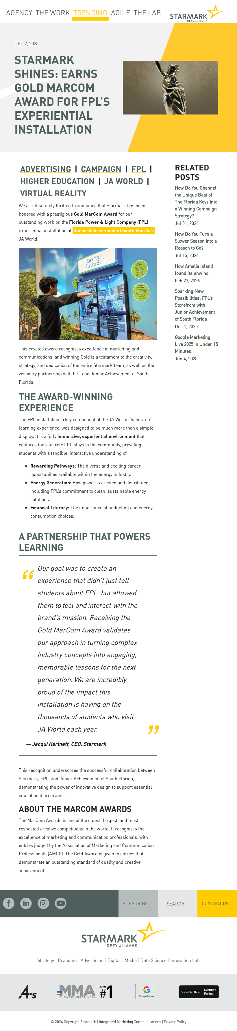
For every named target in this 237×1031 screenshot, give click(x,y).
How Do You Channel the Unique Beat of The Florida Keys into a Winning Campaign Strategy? (196, 202)
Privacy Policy (175, 1021)
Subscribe (135, 903)
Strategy (45, 960)
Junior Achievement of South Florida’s (114, 230)
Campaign (101, 168)
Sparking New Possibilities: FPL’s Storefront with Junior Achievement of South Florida (195, 305)
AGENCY (19, 12)
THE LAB (147, 12)
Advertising (45, 168)
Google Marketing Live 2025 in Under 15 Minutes (196, 344)
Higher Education (57, 181)
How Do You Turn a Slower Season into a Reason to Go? (196, 241)
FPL (138, 168)
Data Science (153, 960)
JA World (123, 181)
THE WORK (53, 12)
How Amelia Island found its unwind (194, 269)
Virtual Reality (53, 193)
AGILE (120, 12)
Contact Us (215, 903)
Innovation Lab (185, 960)
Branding (67, 960)
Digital (114, 960)
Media (131, 960)
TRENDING (90, 12)
